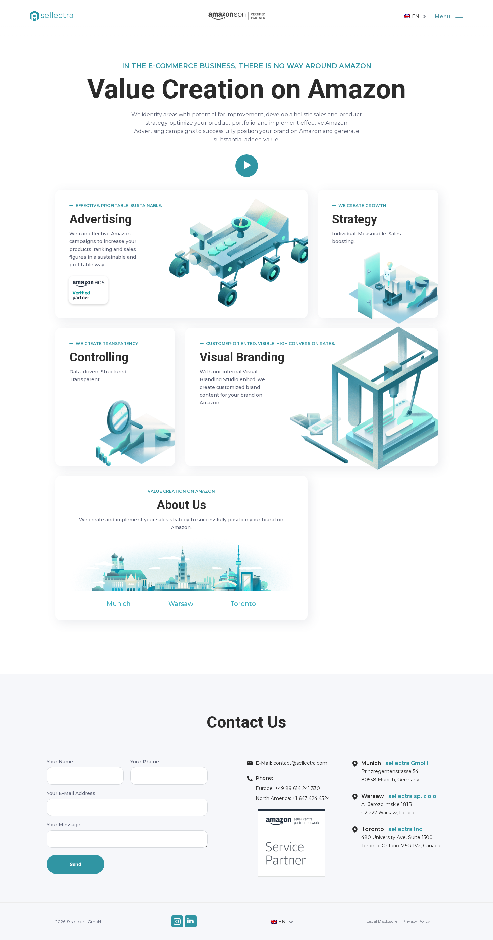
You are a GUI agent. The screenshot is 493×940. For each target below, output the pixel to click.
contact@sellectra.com (299, 763)
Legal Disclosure (382, 921)
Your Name (60, 762)
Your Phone (144, 762)
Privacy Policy (416, 921)
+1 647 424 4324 (310, 798)
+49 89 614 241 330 (297, 788)
